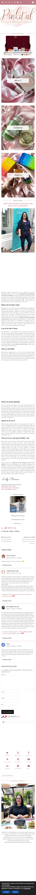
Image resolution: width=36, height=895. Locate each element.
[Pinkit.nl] (18, 14)
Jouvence (11, 556)
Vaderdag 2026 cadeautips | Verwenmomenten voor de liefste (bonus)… (18, 519)
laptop (19, 416)
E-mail (3, 698)
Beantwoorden (7, 565)
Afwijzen (15, 892)
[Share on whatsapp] (14, 528)
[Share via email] (5, 528)
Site (2, 704)
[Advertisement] (18, 271)
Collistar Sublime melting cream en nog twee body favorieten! (17, 632)
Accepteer (6, 892)
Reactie (3, 674)
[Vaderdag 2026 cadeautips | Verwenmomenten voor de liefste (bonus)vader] (18, 504)
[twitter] (6, 2)
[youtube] (17, 2)
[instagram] (9, 2)
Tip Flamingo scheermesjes (8, 486)
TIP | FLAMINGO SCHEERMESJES (6, 539)
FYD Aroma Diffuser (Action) (9, 489)
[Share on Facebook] (7, 528)
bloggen (11, 531)
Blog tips (5, 531)
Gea (8, 644)
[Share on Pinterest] (10, 528)
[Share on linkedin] (15, 528)
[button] (33, 2)
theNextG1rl (12, 571)
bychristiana (12, 607)
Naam (2, 692)
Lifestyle (17, 531)
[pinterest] (14, 2)
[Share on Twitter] (9, 528)
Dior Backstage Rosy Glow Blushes (10, 488)
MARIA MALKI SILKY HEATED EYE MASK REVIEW (28, 540)
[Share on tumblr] (12, 528)
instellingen (27, 888)
